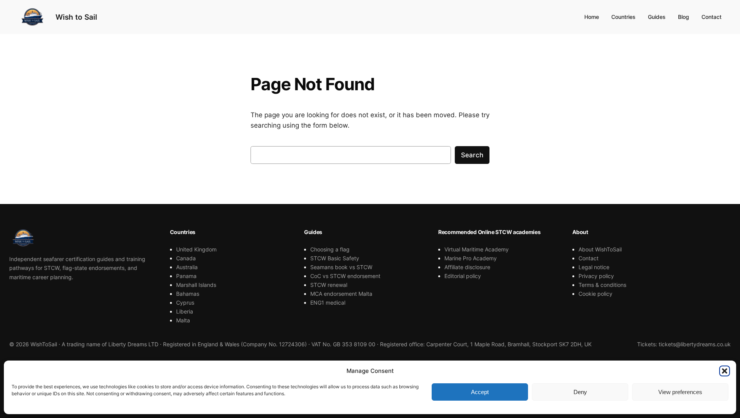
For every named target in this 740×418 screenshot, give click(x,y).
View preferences (680, 392)
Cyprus (185, 302)
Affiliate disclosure (467, 267)
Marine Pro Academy (470, 258)
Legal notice (594, 267)
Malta (183, 320)
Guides (657, 16)
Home (591, 16)
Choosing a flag (330, 249)
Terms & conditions (602, 284)
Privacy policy (596, 276)
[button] (724, 371)
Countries (623, 16)
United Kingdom (196, 249)
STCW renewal (328, 284)
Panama (186, 276)
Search (472, 155)
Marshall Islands (196, 284)
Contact (711, 16)
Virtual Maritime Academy (476, 249)
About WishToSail (600, 249)
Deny (580, 392)
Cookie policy (595, 293)
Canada (186, 258)
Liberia (184, 311)
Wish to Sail (76, 17)
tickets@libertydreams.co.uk (695, 344)
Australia (187, 267)
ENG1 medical (327, 302)
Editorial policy (462, 276)
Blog (683, 16)
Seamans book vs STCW (341, 267)
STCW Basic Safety (334, 258)
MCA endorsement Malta (341, 293)
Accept (480, 392)
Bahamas (187, 293)
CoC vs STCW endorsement (345, 276)
